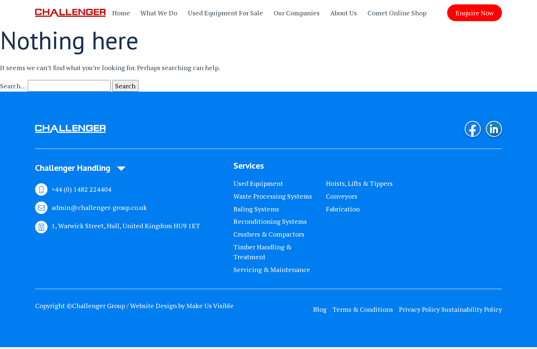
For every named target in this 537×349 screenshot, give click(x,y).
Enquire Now (475, 12)
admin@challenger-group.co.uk (99, 207)
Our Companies (297, 12)
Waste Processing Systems (272, 196)
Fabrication (343, 208)
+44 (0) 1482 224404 (81, 189)
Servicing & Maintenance (271, 269)
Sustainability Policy (471, 309)
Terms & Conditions (362, 309)
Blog (320, 309)
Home (121, 12)
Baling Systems (256, 208)
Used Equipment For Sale (225, 12)
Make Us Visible (210, 305)
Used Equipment (258, 183)
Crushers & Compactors (268, 234)
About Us (343, 12)
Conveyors (341, 196)
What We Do (158, 12)
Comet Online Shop (396, 12)
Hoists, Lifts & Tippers (359, 183)
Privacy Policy (419, 309)
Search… (13, 85)
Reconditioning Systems (270, 221)
